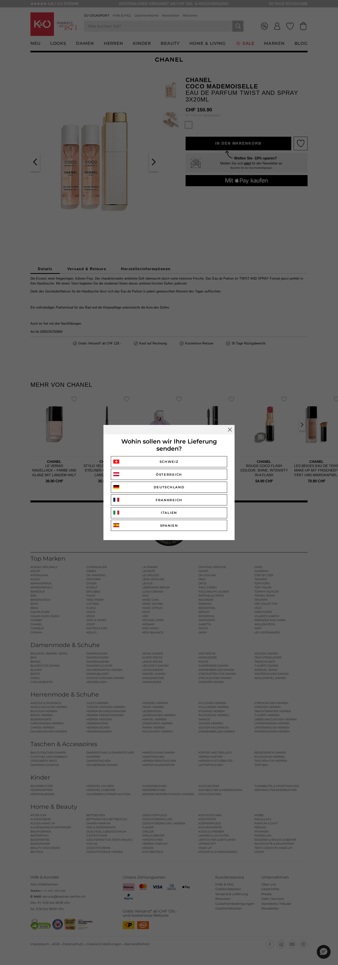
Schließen (230, 429)
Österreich (169, 474)
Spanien (169, 525)
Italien (169, 513)
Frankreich (169, 500)
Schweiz (169, 462)
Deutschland (169, 487)
